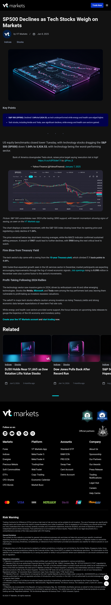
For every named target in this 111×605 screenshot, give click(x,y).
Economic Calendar (41, 480)
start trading (49, 319)
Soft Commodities (11, 469)
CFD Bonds (8, 485)
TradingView (37, 464)
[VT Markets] (14, 5)
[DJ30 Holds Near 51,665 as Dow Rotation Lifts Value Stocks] (27, 348)
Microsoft (38, 290)
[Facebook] (25, 433)
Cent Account (67, 469)
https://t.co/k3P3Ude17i (49, 160)
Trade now (97, 5)
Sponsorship (95, 454)
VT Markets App (39, 449)
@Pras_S (68, 160)
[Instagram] (32, 433)
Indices (6, 454)
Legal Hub (94, 483)
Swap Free (66, 464)
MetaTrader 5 (38, 454)
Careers (93, 488)
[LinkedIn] (5, 433)
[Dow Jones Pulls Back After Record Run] (76, 348)
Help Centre (94, 493)
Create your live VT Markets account (20, 319)
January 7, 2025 (73, 166)
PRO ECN (65, 459)
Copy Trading (38, 474)
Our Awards (94, 464)
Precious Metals (10, 464)
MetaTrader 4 (38, 459)
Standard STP (67, 449)
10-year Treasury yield (61, 257)
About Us (93, 449)
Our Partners (95, 459)
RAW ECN (65, 454)
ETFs (5, 474)
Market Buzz (37, 485)
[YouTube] (12, 433)
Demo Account (68, 474)
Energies (7, 459)
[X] (19, 433)
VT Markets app (32, 221)
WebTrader (37, 469)
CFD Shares (8, 480)
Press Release (96, 469)
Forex (5, 449)
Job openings (77, 270)
